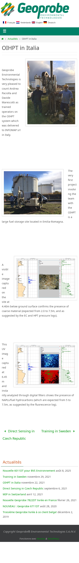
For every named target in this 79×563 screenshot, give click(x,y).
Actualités (13, 38)
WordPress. (54, 536)
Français (10, 22)
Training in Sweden (56, 430)
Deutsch (51, 22)
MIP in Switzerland (14, 492)
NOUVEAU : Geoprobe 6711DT (21, 504)
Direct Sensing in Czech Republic (19, 433)
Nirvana (41, 536)
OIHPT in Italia (12, 480)
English (39, 22)
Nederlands (25, 22)
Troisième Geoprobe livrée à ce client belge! (30, 509)
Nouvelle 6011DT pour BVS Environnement (29, 468)
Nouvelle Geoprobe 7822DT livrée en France (30, 498)
